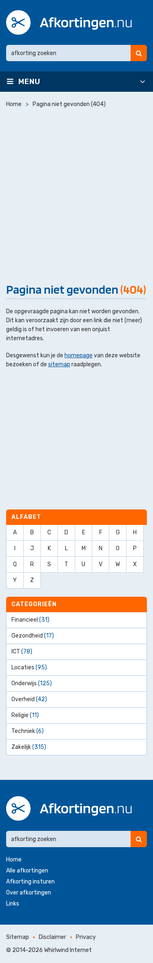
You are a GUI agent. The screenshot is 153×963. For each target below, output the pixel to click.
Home (14, 859)
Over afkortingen (28, 892)
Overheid (29, 699)
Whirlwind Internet (68, 950)
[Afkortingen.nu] (69, 22)
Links (12, 903)
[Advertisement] (76, 193)
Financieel (30, 619)
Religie (25, 715)
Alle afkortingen (27, 870)
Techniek (27, 731)
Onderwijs (31, 683)
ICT (21, 651)
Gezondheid (32, 635)
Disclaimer (52, 937)
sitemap (59, 364)
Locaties (29, 667)
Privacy (86, 937)
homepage (78, 355)
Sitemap (17, 937)
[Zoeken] (139, 53)
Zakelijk (28, 747)
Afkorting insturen (30, 881)
